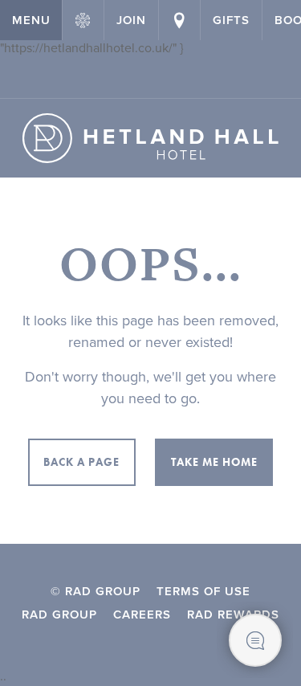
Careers (142, 614)
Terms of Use (203, 591)
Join (131, 20)
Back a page (81, 462)
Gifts (231, 20)
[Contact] (179, 20)
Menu (31, 20)
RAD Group (59, 614)
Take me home (214, 462)
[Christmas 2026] (83, 20)
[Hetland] (150, 138)
